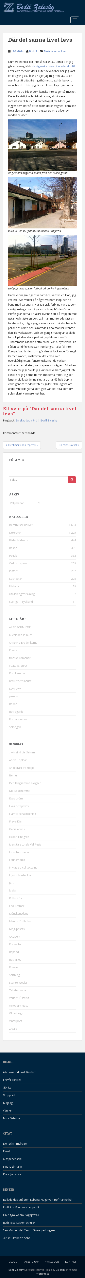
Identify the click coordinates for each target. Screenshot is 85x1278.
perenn (13, 696)
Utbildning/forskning (22, 594)
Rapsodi (14, 952)
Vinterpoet (15, 1021)
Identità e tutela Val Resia (25, 844)
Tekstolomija (17, 990)
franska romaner (19, 658)
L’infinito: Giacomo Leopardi (21, 1207)
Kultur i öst (16, 898)
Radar (13, 704)
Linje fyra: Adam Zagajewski (21, 1215)
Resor (13, 548)
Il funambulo (17, 860)
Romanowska (18, 719)
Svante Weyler (18, 982)
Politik (13, 555)
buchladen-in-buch (20, 635)
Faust (6, 1151)
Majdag (8, 1103)
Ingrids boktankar (20, 875)
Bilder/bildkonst (19, 540)
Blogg (13, 1261)
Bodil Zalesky (16, 1270)
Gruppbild (9, 1095)
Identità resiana (19, 852)
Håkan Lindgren (19, 837)
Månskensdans (18, 913)
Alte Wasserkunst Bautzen (20, 1072)
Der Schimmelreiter (15, 1143)
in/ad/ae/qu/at (18, 665)
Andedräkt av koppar (22, 768)
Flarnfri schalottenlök (22, 814)
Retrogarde (16, 711)
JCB (11, 883)
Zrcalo (13, 1028)
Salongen (15, 727)
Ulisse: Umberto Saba (16, 1238)
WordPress (42, 1273)
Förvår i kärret (12, 1080)
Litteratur (15, 532)
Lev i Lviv (15, 688)
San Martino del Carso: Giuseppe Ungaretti (30, 1230)
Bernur (13, 775)
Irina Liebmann (12, 1166)
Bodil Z (33, 51)
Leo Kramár (16, 906)
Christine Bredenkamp (23, 642)
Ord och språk (18, 563)
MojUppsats (17, 929)
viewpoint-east (18, 1005)
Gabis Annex (17, 829)
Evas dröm (16, 798)
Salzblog (14, 975)
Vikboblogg (16, 1013)
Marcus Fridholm (20, 921)
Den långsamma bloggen (25, 783)
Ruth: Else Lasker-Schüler (19, 1222)
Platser (13, 571)
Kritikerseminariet (20, 681)
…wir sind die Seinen (22, 752)
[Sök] (72, 479)
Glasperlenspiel (12, 1159)
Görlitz (7, 1087)
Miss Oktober (11, 1118)
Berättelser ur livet (55, 51)
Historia (14, 586)
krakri (12, 890)
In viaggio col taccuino (23, 867)
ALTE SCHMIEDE (20, 627)
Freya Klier (16, 821)
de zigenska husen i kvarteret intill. (54, 66)
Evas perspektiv (19, 806)
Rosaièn (14, 967)
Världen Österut (19, 998)
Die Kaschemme (19, 791)
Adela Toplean (18, 760)
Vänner (7, 1110)
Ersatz (13, 650)
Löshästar (15, 578)
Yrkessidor (52, 1261)
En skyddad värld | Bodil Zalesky (36, 420)
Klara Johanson (12, 1174)
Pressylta (15, 944)
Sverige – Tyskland (21, 601)
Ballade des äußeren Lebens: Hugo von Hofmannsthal (37, 1199)
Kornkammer (17, 673)
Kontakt (70, 1261)
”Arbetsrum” (31, 1261)
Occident (14, 936)
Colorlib (60, 1270)
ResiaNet (15, 959)
